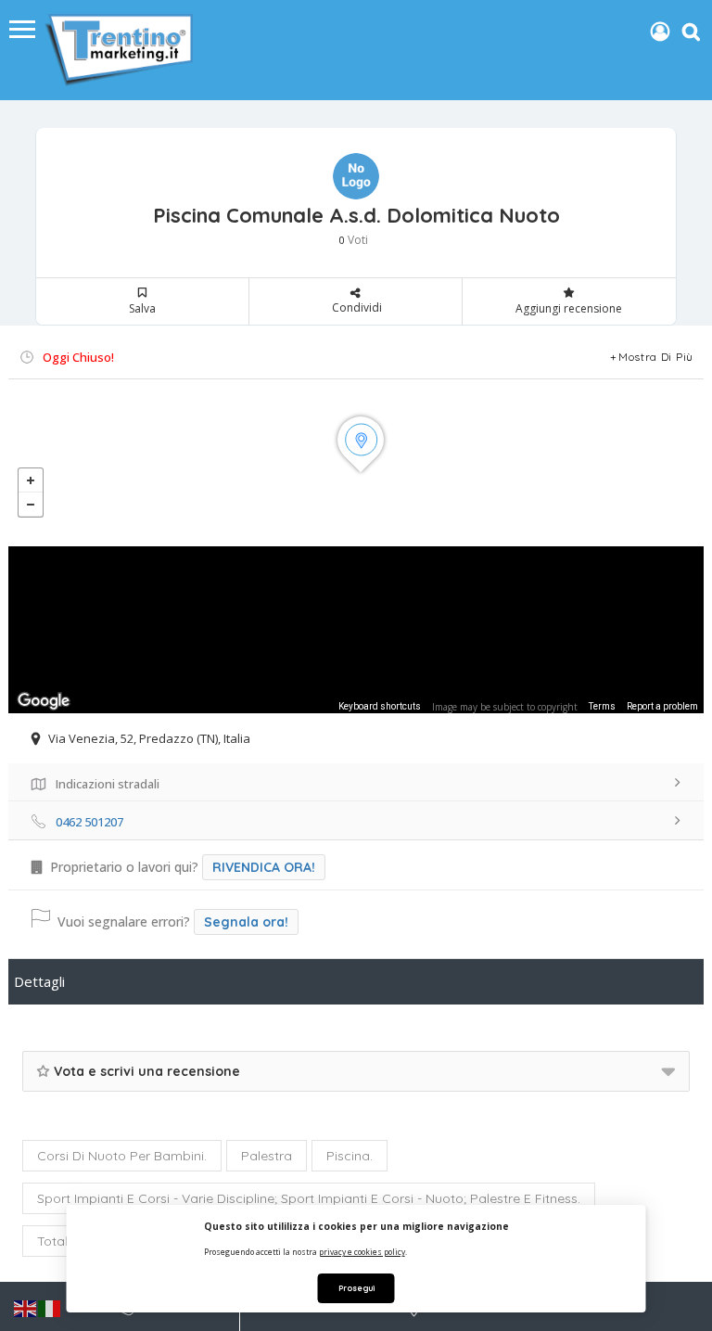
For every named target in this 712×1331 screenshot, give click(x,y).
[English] (26, 1307)
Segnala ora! (246, 922)
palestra (266, 1155)
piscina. (349, 1155)
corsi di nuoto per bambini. (122, 1155)
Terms (602, 706)
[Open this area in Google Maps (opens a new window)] (43, 701)
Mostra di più (655, 357)
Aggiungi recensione (568, 308)
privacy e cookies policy (362, 1252)
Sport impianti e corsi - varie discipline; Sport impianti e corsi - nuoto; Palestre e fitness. (308, 1198)
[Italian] (50, 1307)
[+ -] (356, 462)
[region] (356, 629)
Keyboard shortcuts (379, 706)
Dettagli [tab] (39, 981)
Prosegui (356, 1288)
